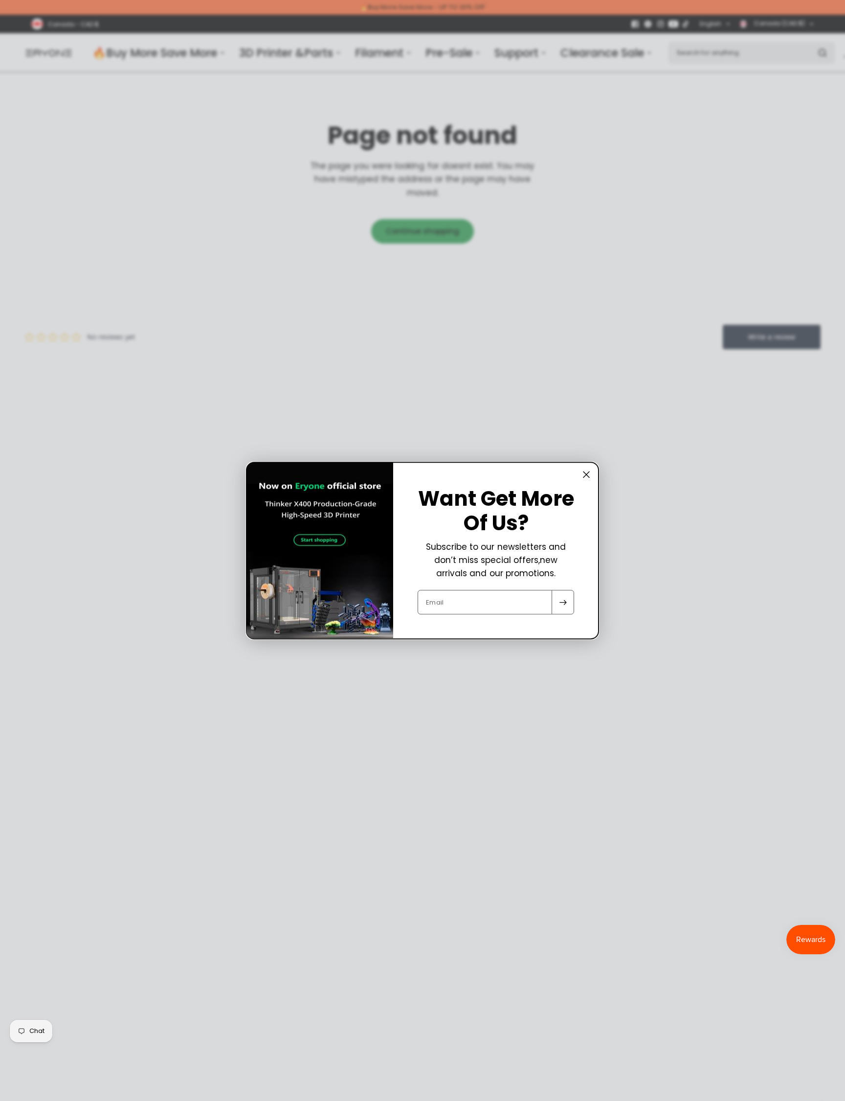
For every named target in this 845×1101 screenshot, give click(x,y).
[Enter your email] (563, 602)
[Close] (586, 474)
